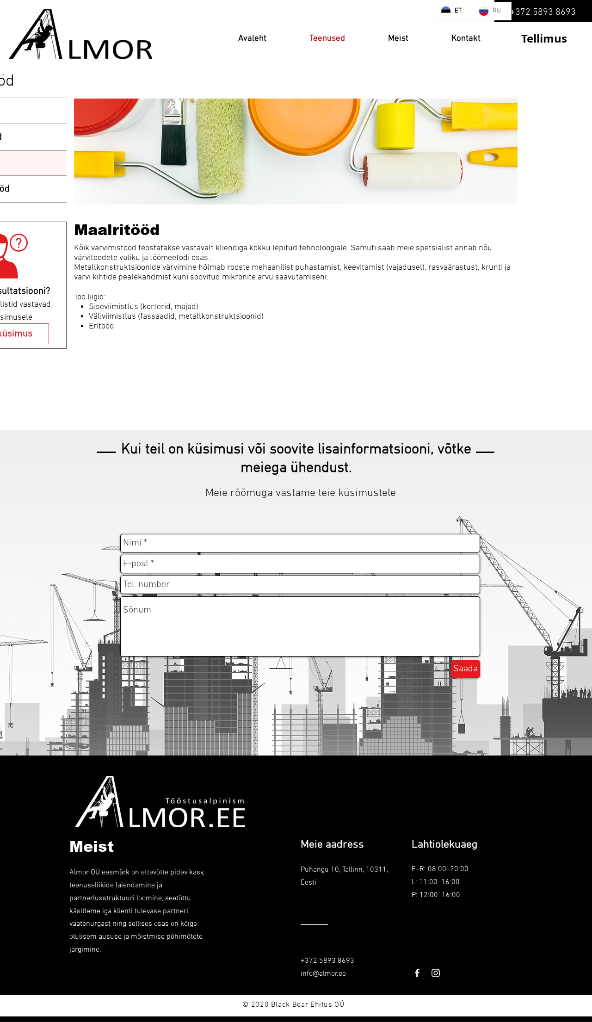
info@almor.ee (323, 974)
